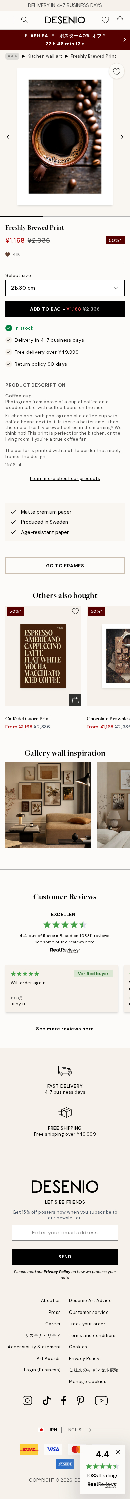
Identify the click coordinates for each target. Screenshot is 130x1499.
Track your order (87, 1324)
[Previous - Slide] (8, 137)
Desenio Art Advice (90, 1300)
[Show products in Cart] (120, 20)
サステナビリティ (43, 1335)
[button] (102, 1469)
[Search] (24, 20)
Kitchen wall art (45, 56)
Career (53, 1324)
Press (55, 1312)
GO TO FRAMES (65, 566)
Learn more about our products (65, 478)
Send (64, 1257)
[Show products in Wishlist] (105, 20)
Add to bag (65, 309)
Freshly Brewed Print (94, 56)
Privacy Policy (57, 1271)
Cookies (78, 1347)
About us (51, 1300)
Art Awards (49, 1358)
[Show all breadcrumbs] (12, 56)
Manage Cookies (87, 1381)
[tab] (21, 214)
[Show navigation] (10, 20)
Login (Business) (42, 1370)
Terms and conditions (93, 1335)
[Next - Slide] (122, 137)
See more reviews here (65, 1029)
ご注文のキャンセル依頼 (94, 1370)
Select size (18, 275)
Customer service (89, 1312)
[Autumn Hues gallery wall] (48, 805)
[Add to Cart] (75, 700)
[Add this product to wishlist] (117, 71)
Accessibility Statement (34, 1347)
